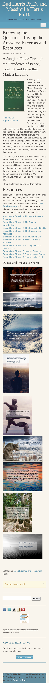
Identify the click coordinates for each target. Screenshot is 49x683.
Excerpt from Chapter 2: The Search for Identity (24, 228)
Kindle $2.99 (8, 118)
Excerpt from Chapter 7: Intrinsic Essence (22, 251)
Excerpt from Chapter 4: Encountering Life (22, 237)
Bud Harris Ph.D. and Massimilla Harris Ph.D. (24, 9)
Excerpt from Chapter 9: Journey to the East (23, 257)
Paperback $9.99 (10, 121)
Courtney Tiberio (20, 680)
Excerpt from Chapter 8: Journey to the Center (24, 254)
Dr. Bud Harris (22, 53)
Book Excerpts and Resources (28, 571)
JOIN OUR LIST (24, 657)
